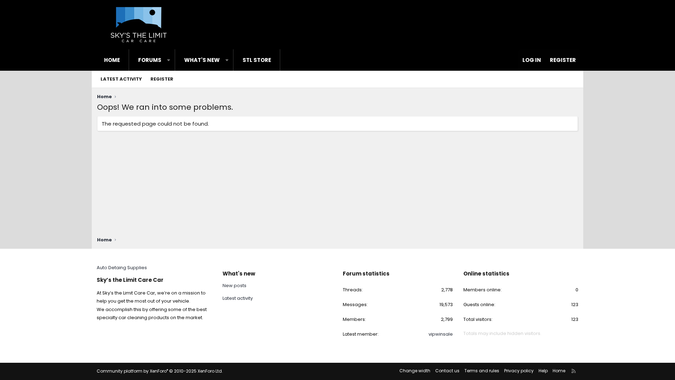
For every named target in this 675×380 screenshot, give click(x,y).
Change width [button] (414, 371)
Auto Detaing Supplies (122, 267)
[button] (168, 60)
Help (543, 371)
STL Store (257, 60)
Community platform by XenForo (160, 371)
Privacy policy (519, 371)
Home (112, 60)
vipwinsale (441, 334)
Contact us (447, 371)
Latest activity (121, 79)
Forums (149, 60)
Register (161, 79)
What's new (202, 60)
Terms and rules (481, 371)
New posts (234, 286)
